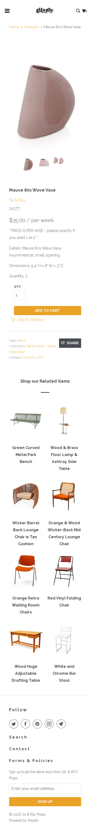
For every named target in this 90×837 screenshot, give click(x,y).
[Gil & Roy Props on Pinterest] (38, 723)
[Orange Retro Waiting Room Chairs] (26, 573)
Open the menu (7, 12)
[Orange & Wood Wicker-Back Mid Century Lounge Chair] (64, 498)
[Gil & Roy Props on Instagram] (50, 723)
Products (31, 27)
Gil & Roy (17, 200)
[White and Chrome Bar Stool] (64, 642)
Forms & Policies (31, 760)
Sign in (73, 11)
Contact (19, 749)
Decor (21, 340)
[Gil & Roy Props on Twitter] (14, 723)
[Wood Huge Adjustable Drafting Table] (26, 642)
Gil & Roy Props (33, 814)
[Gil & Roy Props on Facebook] (26, 723)
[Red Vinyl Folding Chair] (64, 573)
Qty (17, 286)
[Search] (78, 11)
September (17, 352)
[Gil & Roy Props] (45, 11)
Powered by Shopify (24, 820)
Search (18, 737)
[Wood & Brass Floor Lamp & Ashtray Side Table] (64, 423)
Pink (40, 357)
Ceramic (30, 357)
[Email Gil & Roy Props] (62, 723)
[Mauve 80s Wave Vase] (45, 96)
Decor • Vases (45, 346)
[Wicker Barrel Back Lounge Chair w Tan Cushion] (26, 498)
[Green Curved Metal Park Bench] (26, 423)
